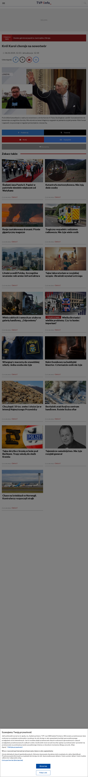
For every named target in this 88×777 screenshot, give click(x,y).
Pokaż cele (43, 773)
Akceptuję (43, 766)
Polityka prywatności (15, 747)
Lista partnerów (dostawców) (12, 760)
